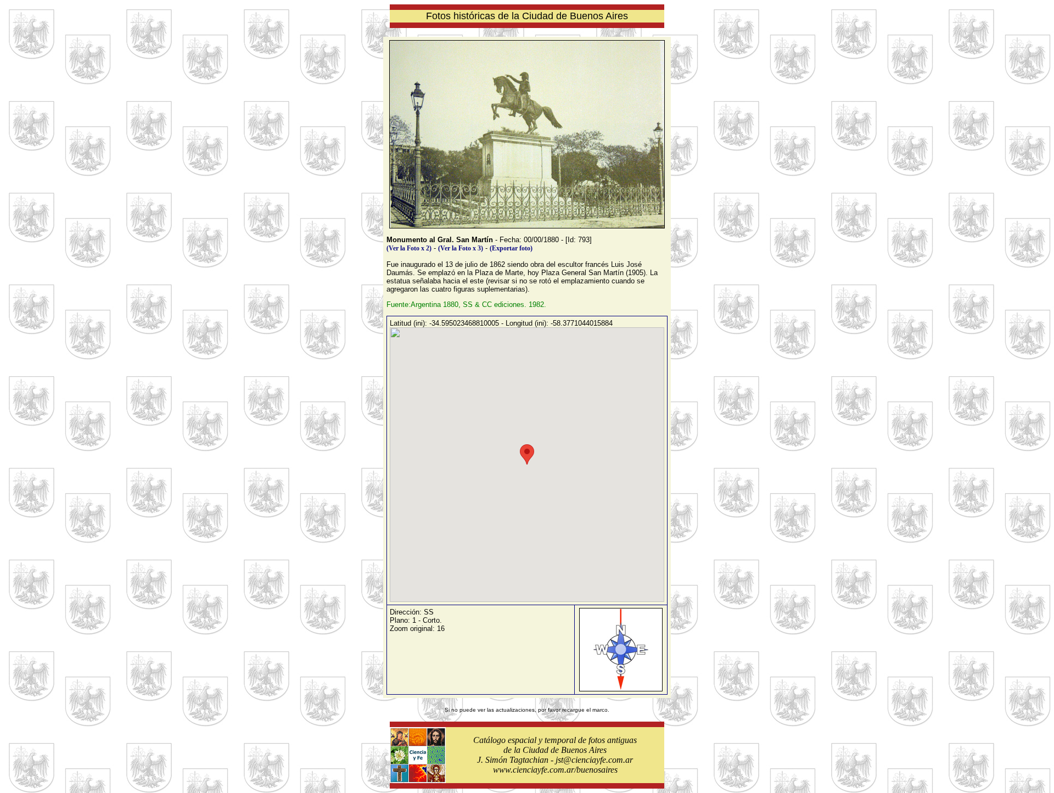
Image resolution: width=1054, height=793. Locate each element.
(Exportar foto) (511, 248)
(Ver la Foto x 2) (408, 248)
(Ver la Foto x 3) (460, 248)
